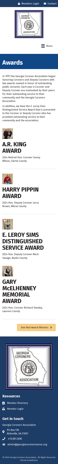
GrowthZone (32, 460)
